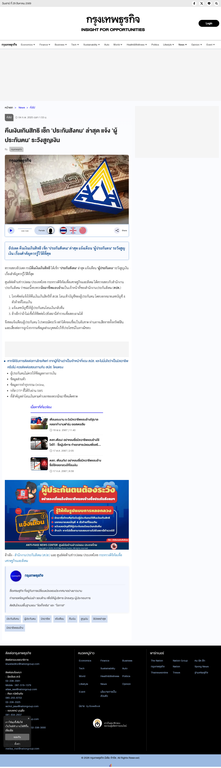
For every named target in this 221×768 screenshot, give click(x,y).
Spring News (202, 666)
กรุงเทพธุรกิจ (158, 666)
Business (59, 45)
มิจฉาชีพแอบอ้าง (15, 628)
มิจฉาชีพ (45, 619)
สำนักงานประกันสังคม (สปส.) (32, 555)
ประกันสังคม (13, 619)
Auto (106, 45)
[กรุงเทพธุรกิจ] (9, 45)
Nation (176, 666)
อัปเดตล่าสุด (99, 619)
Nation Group (180, 660)
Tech (73, 45)
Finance (44, 45)
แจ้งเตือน (59, 619)
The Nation (157, 660)
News (181, 45)
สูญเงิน (84, 619)
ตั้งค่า (17, 743)
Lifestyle (167, 45)
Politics (155, 45)
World (116, 45)
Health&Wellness (136, 45)
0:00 (22, 231)
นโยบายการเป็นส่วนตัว (108, 694)
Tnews (176, 672)
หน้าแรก (9, 107)
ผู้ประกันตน (30, 619)
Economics (27, 45)
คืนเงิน (72, 619)
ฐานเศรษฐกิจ (201, 672)
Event (209, 45)
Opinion (195, 45)
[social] (194, 3)
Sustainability (90, 45)
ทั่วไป (32, 107)
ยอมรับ (17, 737)
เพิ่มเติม (9, 730)
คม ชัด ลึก (200, 660)
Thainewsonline (159, 672)
